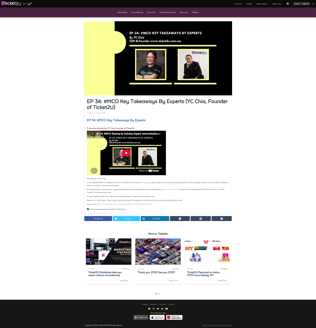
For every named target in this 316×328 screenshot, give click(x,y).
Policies (215, 326)
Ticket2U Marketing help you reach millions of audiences (105, 274)
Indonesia (163, 304)
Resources (184, 12)
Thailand (171, 304)
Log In (297, 4)
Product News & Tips (167, 12)
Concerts (238, 4)
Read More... (124, 280)
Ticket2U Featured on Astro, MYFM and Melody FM (203, 274)
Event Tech (151, 12)
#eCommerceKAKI (170, 189)
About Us (276, 4)
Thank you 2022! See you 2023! (156, 272)
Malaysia (144, 304)
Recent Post (122, 12)
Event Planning (137, 12)
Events (249, 4)
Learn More (261, 4)
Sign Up (306, 4)
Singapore (154, 304)
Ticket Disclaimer (225, 326)
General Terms (207, 326)
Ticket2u (195, 12)
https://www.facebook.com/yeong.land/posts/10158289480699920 (124, 204)
